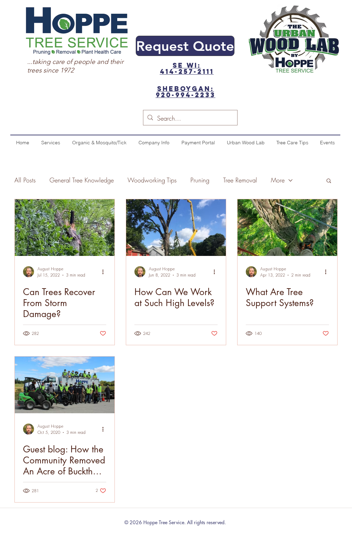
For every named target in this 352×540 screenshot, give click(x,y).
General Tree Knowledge (82, 180)
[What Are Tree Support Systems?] (287, 227)
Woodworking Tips (152, 180)
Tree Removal (240, 180)
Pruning (199, 180)
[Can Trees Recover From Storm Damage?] (64, 227)
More (278, 180)
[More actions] (105, 272)
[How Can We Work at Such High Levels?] (176, 227)
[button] (329, 181)
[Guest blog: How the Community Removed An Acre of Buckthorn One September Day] (64, 385)
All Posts (25, 180)
